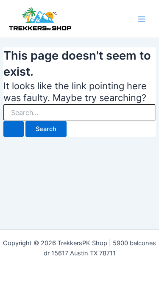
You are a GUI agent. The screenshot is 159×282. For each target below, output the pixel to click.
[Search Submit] (13, 129)
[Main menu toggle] (142, 19)
